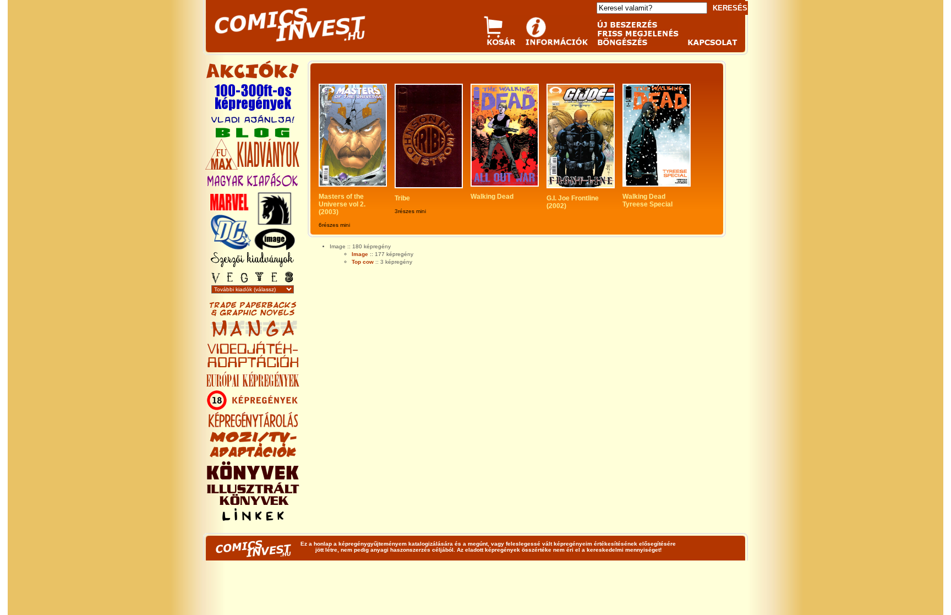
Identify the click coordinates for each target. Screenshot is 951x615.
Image (360, 254)
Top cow (363, 262)
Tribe (402, 198)
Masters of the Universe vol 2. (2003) (343, 204)
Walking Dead (492, 196)
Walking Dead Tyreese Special (647, 200)
